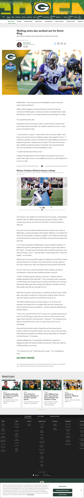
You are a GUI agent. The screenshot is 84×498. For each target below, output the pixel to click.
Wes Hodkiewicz (27, 43)
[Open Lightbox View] (42, 195)
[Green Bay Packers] (42, 482)
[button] (40, 409)
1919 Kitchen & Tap (42, 458)
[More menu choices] (62, 17)
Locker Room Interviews (16, 435)
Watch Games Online (16, 450)
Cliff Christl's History (3, 429)
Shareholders (68, 444)
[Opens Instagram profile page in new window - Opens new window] (27, 47)
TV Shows (16, 445)
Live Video (16, 430)
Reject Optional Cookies (62, 490)
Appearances (68, 424)
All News (3, 444)
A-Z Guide (42, 424)
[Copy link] (65, 43)
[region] (42, 490)
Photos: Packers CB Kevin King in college (36, 170)
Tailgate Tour (68, 426)
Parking (41, 434)
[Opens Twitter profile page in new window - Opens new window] (24, 47)
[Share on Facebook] (55, 44)
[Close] (81, 490)
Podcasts (17, 442)
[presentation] (81, 410)
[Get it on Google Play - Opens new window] (47, 476)
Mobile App (3, 447)
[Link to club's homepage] (3, 17)
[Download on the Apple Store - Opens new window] (36, 475)
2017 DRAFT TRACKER (25, 358)
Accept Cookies (63, 494)
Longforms (3, 433)
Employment (42, 449)
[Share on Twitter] (58, 44)
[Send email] (61, 44)
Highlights (16, 424)
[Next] (51, 207)
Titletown (42, 461)
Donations (68, 433)
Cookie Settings (63, 486)
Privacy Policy (30, 494)
